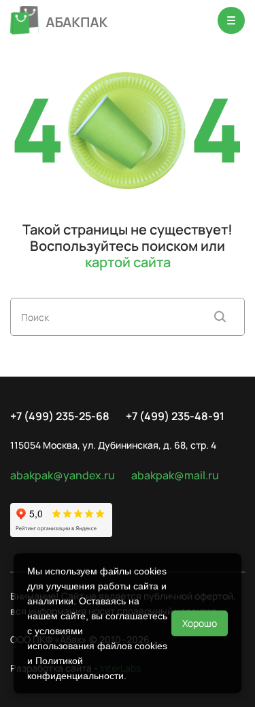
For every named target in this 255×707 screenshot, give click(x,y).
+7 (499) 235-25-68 (59, 416)
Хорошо (199, 623)
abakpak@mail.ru (175, 475)
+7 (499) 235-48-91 (175, 416)
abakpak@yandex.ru (62, 475)
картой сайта (128, 262)
